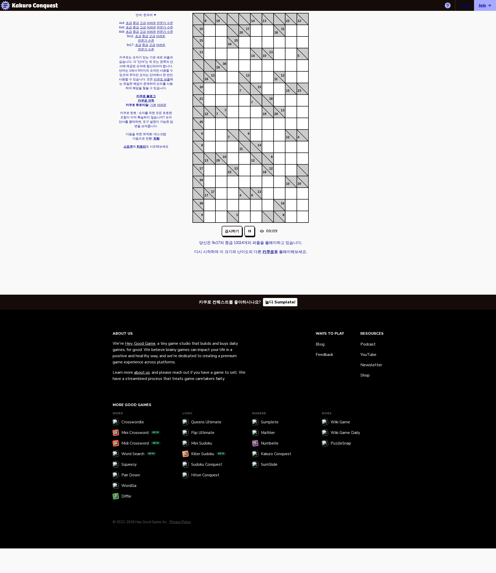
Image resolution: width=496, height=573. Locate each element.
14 (253, 21)
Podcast (368, 344)
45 (201, 122)
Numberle (269, 443)
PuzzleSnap (341, 443)
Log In (464, 5)
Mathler (268, 432)
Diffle (126, 496)
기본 (153, 105)
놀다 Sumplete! (280, 302)
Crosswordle (132, 422)
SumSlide (269, 464)
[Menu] (5, 5)
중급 (136, 23)
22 (288, 21)
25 (236, 40)
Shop (365, 375)
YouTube (368, 354)
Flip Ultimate (202, 432)
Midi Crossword (140, 443)
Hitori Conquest (205, 475)
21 (201, 99)
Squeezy (129, 464)
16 (206, 79)
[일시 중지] (249, 231)
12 (299, 21)
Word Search (138, 453)
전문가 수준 (165, 23)
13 (264, 21)
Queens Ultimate (206, 422)
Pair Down (130, 475)
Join (482, 5)
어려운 (151, 23)
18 (276, 32)
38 (224, 64)
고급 (143, 23)
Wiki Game (340, 422)
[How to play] (448, 5)
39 (201, 180)
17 (248, 29)
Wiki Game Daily (345, 432)
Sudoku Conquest (206, 464)
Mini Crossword (140, 432)
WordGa (128, 485)
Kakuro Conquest (276, 453)
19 (218, 21)
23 (299, 91)
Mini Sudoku (201, 443)
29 (276, 114)
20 (241, 32)
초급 (129, 23)
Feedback (324, 354)
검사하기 (232, 231)
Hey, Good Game (140, 343)
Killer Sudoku (207, 453)
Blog (320, 344)
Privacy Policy (180, 522)
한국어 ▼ (150, 15)
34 (229, 44)
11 (282, 29)
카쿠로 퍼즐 (162, 79)
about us (142, 372)
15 (201, 40)
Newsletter (371, 365)
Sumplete (269, 422)
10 (201, 29)
